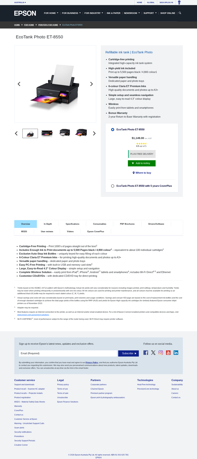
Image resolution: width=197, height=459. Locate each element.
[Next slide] (91, 84)
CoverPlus (18, 410)
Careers (174, 393)
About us (175, 389)
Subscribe (127, 353)
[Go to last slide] (19, 84)
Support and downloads (24, 385)
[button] (30, 133)
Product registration (22, 397)
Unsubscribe (62, 397)
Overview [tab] (25, 224)
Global (151, 2)
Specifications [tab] (72, 224)
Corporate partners (99, 385)
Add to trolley (142, 163)
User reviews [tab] (47, 231)
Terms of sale (62, 393)
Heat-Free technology (146, 385)
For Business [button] (70, 13)
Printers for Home (48, 25)
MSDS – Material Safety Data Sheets (29, 402)
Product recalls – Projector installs (28, 393)
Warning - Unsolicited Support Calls (29, 423)
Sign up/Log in (166, 2)
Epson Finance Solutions (67, 402)
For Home (29, 25)
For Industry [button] (92, 13)
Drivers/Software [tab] (156, 224)
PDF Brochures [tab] (127, 224)
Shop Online (167, 13)
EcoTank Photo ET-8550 (131, 129)
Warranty (18, 406)
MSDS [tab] (24, 231)
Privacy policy (63, 385)
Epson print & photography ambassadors (108, 397)
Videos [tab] (70, 231)
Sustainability (177, 385)
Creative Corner (21, 445)
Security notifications (23, 432)
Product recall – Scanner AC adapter (29, 389)
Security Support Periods (24, 441)
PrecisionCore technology (148, 389)
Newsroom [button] (131, 13)
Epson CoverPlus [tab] (95, 231)
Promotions (19, 436)
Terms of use (62, 389)
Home (139, 2)
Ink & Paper (113, 13)
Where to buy (143, 172)
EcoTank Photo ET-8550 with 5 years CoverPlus (144, 186)
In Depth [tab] (48, 224)
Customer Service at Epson (25, 419)
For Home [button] (50, 13)
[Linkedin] (176, 352)
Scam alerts (19, 428)
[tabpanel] (98, 284)
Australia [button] (19, 2)
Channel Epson (97, 389)
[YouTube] (168, 352)
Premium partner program (101, 393)
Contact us (18, 415)
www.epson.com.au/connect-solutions (33, 315)
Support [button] (149, 13)
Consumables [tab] (99, 224)
